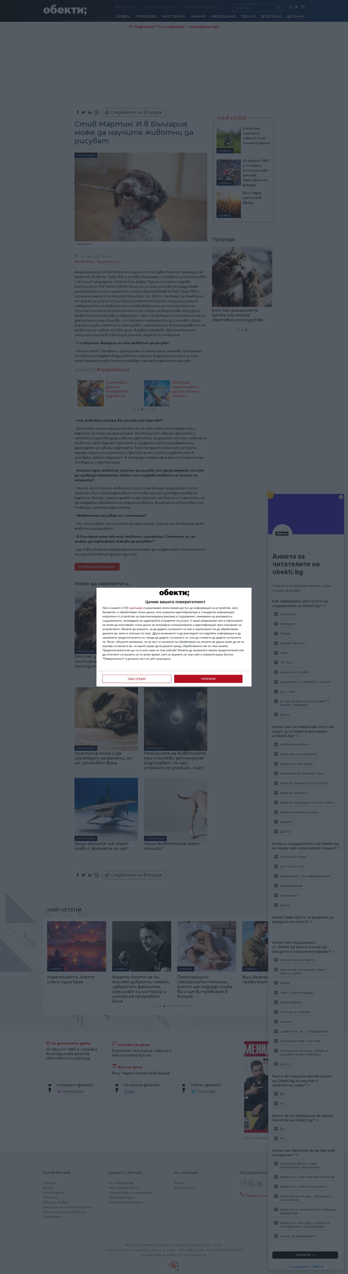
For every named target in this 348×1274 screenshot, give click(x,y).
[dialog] (174, 637)
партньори (136, 607)
